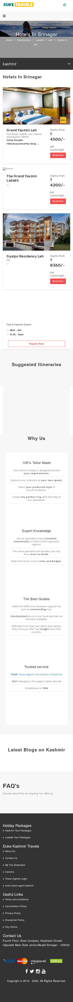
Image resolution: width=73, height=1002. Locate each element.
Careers (9, 871)
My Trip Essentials (15, 864)
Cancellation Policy (16, 906)
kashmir (10, 63)
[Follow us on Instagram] (38, 972)
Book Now (58, 155)
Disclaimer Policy (14, 919)
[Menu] (4, 16)
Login (66, 4)
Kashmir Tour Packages (18, 830)
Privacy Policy (13, 913)
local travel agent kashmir (19, 885)
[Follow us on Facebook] (27, 972)
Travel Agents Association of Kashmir (37, 674)
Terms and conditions (17, 899)
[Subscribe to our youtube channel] (44, 972)
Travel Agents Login (16, 878)
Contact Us (11, 857)
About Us (10, 851)
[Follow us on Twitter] (32, 972)
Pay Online (11, 926)
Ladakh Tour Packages (18, 837)
